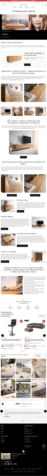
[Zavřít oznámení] (46, 0)
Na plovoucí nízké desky (35, 195)
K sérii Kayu (27, 64)
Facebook (3, 438)
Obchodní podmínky (28, 429)
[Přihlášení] (42, 5)
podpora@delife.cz (27, 441)
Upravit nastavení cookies (31, 471)
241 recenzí (24, 406)
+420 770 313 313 (36, 2)
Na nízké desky (4, 228)
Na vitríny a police (5, 261)
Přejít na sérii (23, 157)
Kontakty (26, 428)
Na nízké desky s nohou (12, 195)
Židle (2, 429)
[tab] (22, 351)
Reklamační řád (27, 431)
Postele (2, 431)
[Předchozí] (2, 335)
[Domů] (23, 4)
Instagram (3, 440)
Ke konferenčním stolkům (22, 245)
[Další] (44, 335)
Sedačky (2, 428)
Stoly (2, 433)
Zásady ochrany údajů (28, 433)
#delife (3, 356)
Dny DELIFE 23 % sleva (15, 0)
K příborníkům (20, 211)
